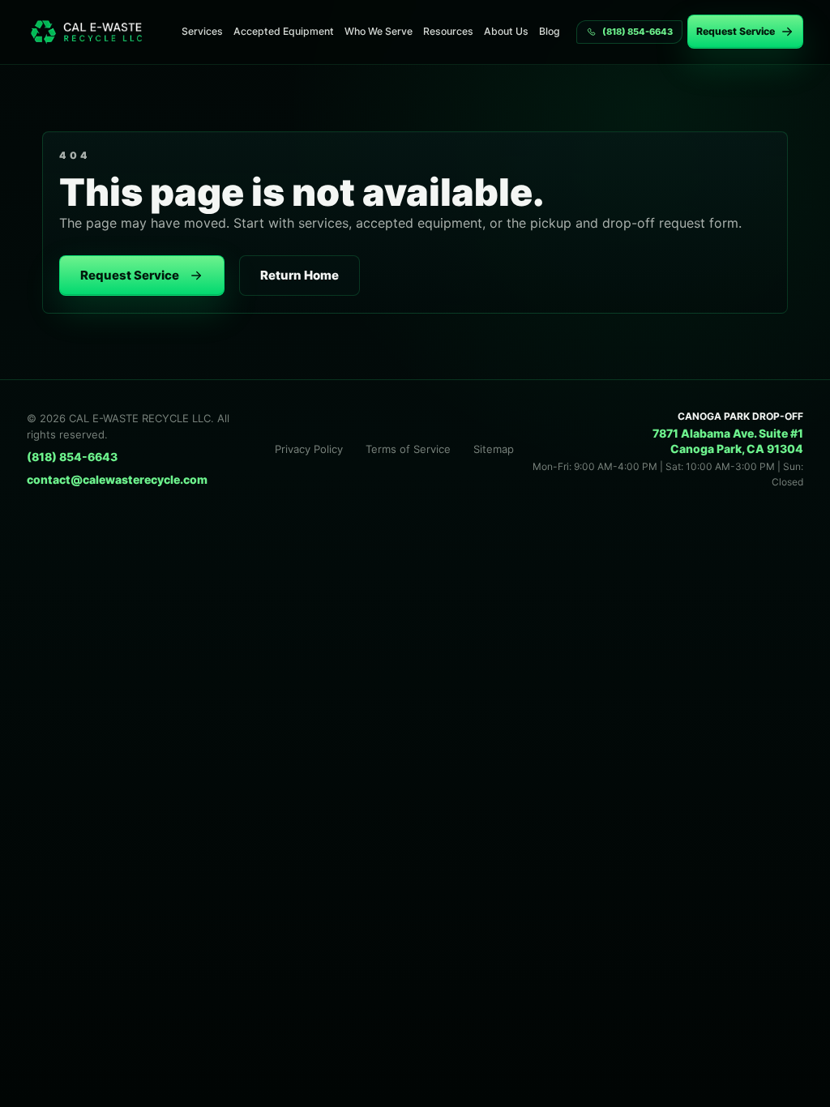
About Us (506, 31)
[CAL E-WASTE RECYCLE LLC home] (93, 31)
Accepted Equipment (283, 31)
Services (202, 31)
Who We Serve (378, 31)
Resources (448, 31)
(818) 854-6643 (72, 457)
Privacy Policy (309, 448)
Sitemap (493, 448)
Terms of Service (408, 448)
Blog (549, 31)
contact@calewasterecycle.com (117, 479)
